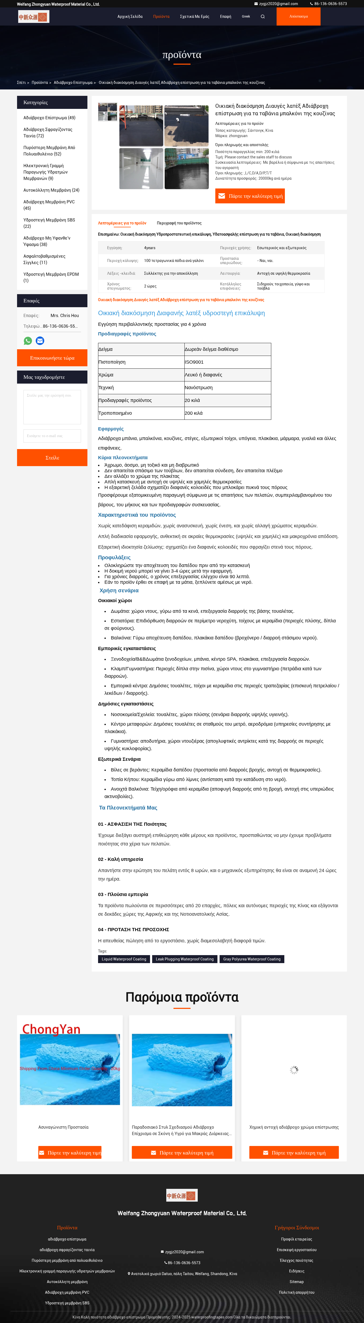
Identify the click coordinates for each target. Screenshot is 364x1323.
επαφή (225, 16)
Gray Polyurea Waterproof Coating (252, 959)
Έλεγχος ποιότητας (296, 1260)
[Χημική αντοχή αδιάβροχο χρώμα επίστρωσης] (182, 1070)
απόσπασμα (298, 16)
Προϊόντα (161, 16)
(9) (45, 172)
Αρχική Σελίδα (130, 16)
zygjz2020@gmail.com (279, 4)
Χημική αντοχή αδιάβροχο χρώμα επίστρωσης (182, 1127)
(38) (46, 241)
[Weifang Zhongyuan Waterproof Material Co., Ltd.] (34, 16)
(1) (51, 277)
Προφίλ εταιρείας (296, 1239)
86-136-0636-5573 (330, 4)
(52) (49, 151)
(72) (47, 132)
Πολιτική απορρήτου (296, 1292)
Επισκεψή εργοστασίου (297, 1250)
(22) (49, 223)
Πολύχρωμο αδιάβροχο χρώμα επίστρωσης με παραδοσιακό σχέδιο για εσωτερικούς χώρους (289, 1130)
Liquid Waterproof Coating (124, 959)
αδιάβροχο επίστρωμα (73, 82)
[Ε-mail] (40, 340)
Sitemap (297, 1282)
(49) (49, 117)
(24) (51, 190)
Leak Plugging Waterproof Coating (185, 959)
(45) (49, 205)
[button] (26, 1082)
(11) (44, 259)
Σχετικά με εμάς (194, 16)
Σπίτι (21, 82)
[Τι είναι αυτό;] (27, 340)
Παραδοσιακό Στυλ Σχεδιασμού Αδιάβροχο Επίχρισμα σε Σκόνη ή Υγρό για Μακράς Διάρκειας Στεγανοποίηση (68, 1131)
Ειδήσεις (297, 1271)
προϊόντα (40, 82)
